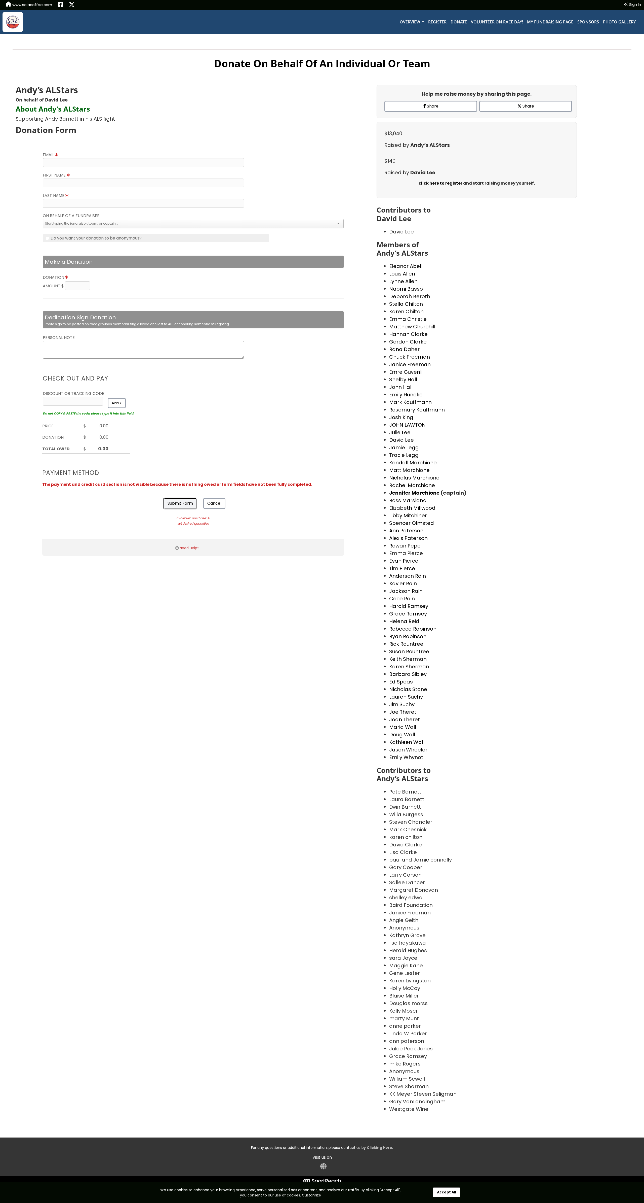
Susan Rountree (409, 651)
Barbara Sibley (408, 674)
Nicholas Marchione (414, 477)
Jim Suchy (402, 704)
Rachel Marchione (412, 485)
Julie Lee (400, 432)
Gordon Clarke (408, 341)
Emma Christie (408, 319)
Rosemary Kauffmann (417, 409)
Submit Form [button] (180, 503)
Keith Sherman (408, 659)
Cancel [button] (214, 503)
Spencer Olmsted (411, 523)
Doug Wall (402, 734)
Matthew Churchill (412, 326)
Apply (117, 402)
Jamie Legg (404, 447)
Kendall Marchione (413, 462)
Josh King (401, 417)
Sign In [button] (634, 4)
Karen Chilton (406, 311)
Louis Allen (402, 273)
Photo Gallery (619, 22)
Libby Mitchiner (408, 515)
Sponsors (588, 22)
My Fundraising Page (550, 22)
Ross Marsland (408, 500)
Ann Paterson (406, 530)
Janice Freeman (410, 364)
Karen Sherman (409, 666)
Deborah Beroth (409, 296)
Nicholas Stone (408, 689)
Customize (311, 1195)
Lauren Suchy (406, 696)
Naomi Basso (406, 288)
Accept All (446, 1192)
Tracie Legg (404, 455)
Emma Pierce (406, 553)
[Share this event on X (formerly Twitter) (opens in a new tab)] (71, 5)
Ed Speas (401, 681)
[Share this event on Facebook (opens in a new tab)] (60, 5)
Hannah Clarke (408, 334)
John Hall (401, 387)
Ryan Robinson (407, 636)
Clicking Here (379, 1147)
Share (432, 106)
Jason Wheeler (408, 749)
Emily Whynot (406, 757)
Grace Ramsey (408, 613)
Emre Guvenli (405, 371)
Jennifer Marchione (414, 492)
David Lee (401, 439)
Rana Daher (404, 349)
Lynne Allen (403, 281)
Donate (459, 22)
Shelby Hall (403, 379)
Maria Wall (402, 727)
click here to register (441, 183)
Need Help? (189, 548)
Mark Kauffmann (410, 402)
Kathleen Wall (406, 742)
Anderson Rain (407, 575)
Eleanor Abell (405, 266)
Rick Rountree (406, 643)
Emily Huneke (406, 394)
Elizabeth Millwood (412, 507)
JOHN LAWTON (407, 424)
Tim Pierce (402, 568)
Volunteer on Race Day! (497, 22)
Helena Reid (404, 621)
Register (437, 22)
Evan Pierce (403, 560)
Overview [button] (410, 22)
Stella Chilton (406, 303)
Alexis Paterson (408, 538)
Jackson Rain (406, 591)
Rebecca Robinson (412, 628)
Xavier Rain (403, 583)
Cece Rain (402, 598)
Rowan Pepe (405, 545)
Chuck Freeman (409, 356)
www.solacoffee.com (31, 4)
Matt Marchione (409, 470)
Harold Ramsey (408, 606)
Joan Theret (404, 719)
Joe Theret (402, 711)
